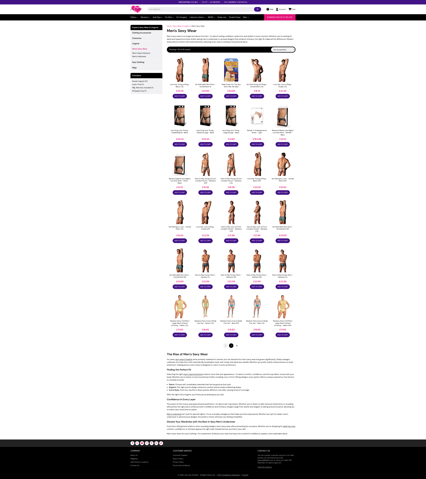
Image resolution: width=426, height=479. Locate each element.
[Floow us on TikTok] (161, 443)
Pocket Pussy (234, 17)
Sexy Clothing (138, 62)
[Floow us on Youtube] (142, 443)
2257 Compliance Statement (228, 475)
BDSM (210, 17)
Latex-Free (136, 84)
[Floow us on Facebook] (132, 443)
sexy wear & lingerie (183, 359)
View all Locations (265, 467)
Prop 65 (245, 475)
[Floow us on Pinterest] (152, 443)
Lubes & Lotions (196, 17)
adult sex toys (289, 426)
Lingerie (135, 43)
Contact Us (134, 465)
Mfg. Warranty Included (141, 87)
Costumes (136, 38)
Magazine (134, 459)
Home (169, 26)
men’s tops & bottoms (193, 374)
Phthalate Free (138, 91)
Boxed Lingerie (138, 81)
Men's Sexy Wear (139, 49)
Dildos (133, 17)
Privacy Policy (178, 462)
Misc (245, 17)
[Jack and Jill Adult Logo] (136, 9)
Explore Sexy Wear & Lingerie (145, 27)
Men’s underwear (174, 414)
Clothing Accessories (141, 33)
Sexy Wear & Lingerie (181, 26)
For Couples (181, 17)
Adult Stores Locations (139, 462)
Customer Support (180, 455)
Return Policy (178, 459)
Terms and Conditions (181, 465)
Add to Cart (180, 96)
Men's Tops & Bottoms (141, 53)
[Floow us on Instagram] (147, 443)
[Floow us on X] (137, 443)
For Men (168, 17)
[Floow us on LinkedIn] (156, 443)
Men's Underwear (139, 56)
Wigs (134, 67)
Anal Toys (157, 17)
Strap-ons (221, 17)
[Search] (257, 9)
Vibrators (144, 17)
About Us (134, 455)
